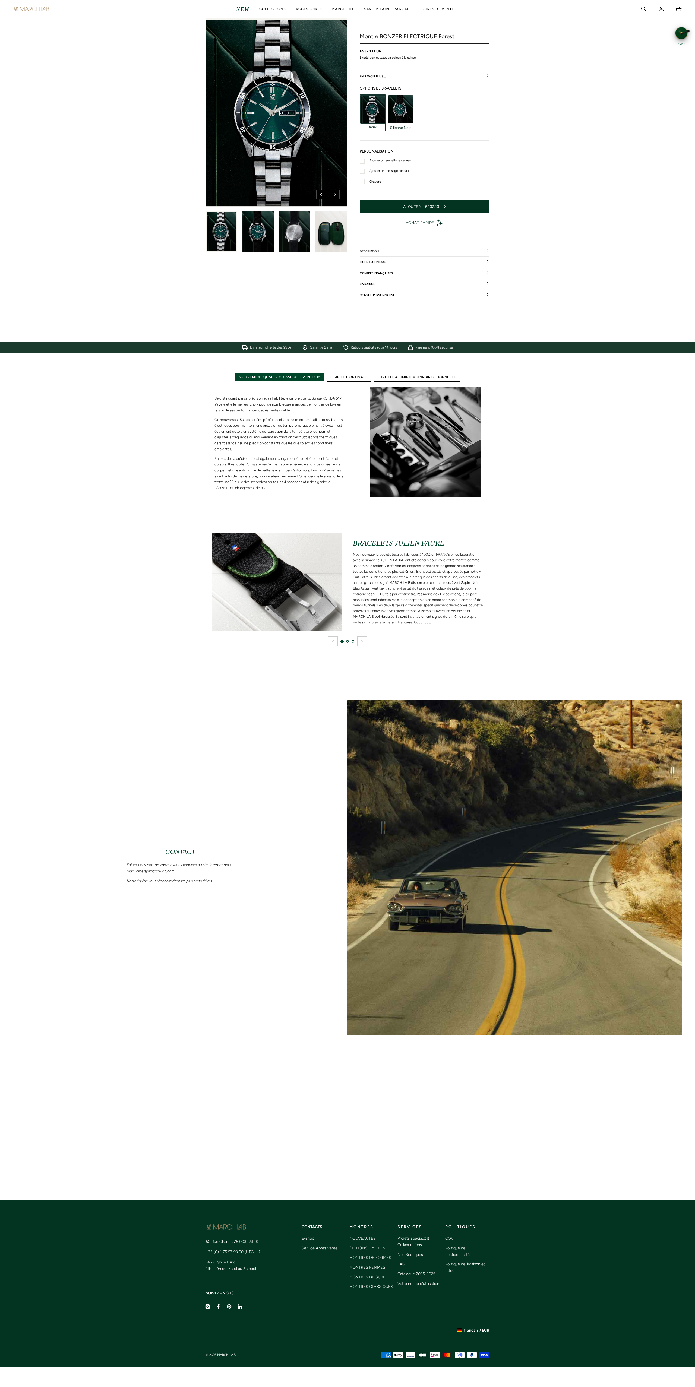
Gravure (375, 181)
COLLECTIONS (272, 9)
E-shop (308, 1238)
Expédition (367, 57)
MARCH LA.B (226, 1355)
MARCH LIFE (343, 9)
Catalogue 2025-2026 (416, 1273)
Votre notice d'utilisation (418, 1283)
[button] (643, 9)
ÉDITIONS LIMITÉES (367, 1248)
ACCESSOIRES (309, 9)
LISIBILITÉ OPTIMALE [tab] (349, 377)
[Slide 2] (347, 641)
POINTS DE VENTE (437, 9)
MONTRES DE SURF (367, 1277)
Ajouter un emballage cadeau (390, 160)
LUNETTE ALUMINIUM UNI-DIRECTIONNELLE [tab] (417, 377)
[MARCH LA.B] (31, 9)
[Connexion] (661, 9)
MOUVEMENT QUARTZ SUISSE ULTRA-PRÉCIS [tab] (279, 377)
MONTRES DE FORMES (370, 1257)
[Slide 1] (342, 641)
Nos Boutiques (410, 1254)
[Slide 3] (353, 641)
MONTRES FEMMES (367, 1267)
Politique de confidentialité (457, 1251)
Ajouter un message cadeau (389, 171)
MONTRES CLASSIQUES (371, 1286)
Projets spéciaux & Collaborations (413, 1241)
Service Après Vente (319, 1248)
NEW (242, 9)
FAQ (401, 1264)
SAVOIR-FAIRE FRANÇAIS (387, 9)
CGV (449, 1238)
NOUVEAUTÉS (362, 1238)
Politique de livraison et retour (465, 1267)
